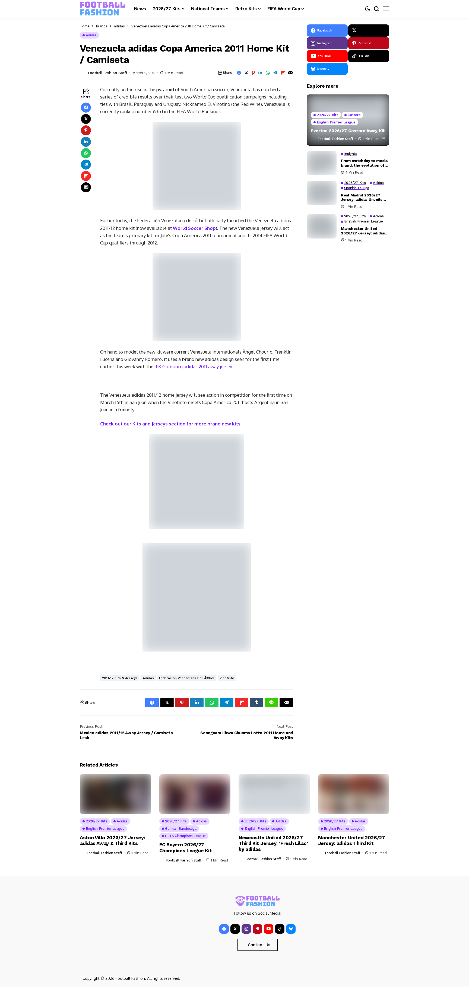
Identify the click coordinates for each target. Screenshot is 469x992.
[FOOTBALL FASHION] (103, 9)
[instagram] (246, 929)
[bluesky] (291, 929)
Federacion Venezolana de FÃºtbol (186, 678)
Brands (101, 26)
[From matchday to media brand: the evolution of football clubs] (322, 163)
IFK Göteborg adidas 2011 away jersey (192, 366)
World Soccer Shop (194, 228)
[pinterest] (257, 929)
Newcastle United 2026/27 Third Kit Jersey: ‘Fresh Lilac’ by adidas (273, 843)
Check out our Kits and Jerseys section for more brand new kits (170, 424)
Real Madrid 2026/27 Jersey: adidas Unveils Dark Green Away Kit (361, 197)
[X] (368, 30)
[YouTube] (268, 929)
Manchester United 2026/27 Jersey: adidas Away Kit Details (363, 230)
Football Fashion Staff (107, 73)
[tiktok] (279, 929)
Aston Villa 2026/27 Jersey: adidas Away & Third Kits (112, 840)
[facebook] (224, 929)
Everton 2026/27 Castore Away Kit (348, 130)
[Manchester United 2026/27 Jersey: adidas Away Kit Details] (322, 226)
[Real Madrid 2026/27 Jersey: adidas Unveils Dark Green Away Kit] (322, 193)
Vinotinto (227, 678)
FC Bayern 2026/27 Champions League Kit (185, 847)
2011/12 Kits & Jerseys (120, 678)
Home (85, 26)
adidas (119, 26)
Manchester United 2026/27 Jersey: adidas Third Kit (351, 840)
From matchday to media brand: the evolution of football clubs (364, 163)
